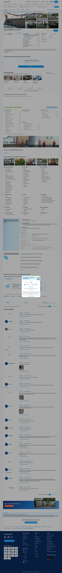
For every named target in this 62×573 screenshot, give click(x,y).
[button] (31, 287)
